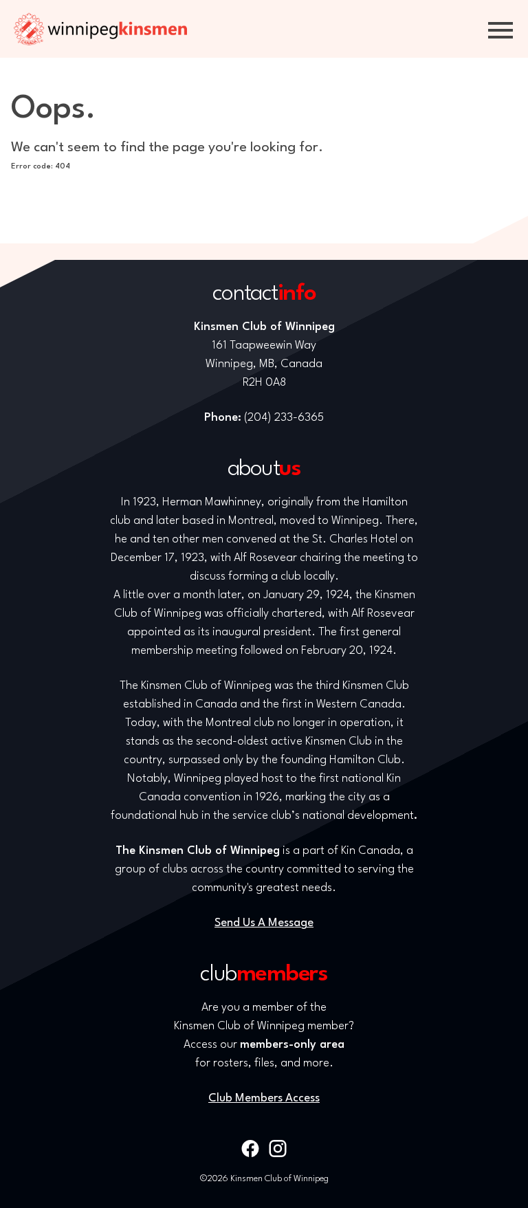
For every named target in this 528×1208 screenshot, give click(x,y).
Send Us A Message (264, 923)
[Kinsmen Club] (100, 29)
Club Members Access (264, 1098)
